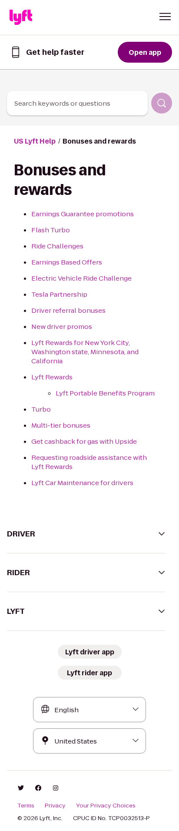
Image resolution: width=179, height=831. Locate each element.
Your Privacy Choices (106, 806)
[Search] (161, 103)
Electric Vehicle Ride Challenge (81, 278)
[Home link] (21, 17)
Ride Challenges (57, 246)
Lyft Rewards (52, 377)
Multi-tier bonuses (60, 425)
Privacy (55, 806)
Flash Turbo (50, 230)
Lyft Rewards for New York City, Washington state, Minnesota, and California (85, 351)
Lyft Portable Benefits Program (105, 393)
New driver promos (61, 326)
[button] (165, 16)
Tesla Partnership (59, 294)
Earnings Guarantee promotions (82, 213)
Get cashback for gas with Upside (84, 441)
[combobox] (77, 103)
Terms (25, 806)
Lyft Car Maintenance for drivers (82, 482)
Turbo (41, 409)
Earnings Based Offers (66, 262)
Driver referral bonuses (68, 310)
